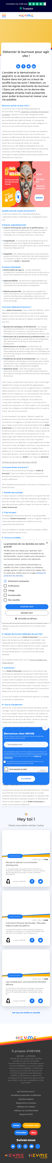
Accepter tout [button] (26, 607)
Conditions (45, 771)
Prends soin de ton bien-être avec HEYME (19, 462)
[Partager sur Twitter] (28, 66)
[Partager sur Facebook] (23, 66)
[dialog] (26, 581)
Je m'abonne (26, 779)
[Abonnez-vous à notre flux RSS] (18, 66)
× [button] (47, 543)
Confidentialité (40, 771)
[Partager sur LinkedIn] (34, 66)
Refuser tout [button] (27, 613)
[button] (3, 16)
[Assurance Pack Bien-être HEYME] (26, 184)
